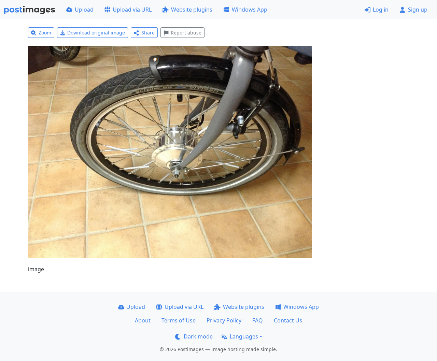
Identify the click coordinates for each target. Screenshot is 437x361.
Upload (84, 9)
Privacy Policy (224, 320)
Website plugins (191, 9)
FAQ (257, 320)
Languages (244, 336)
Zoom (45, 32)
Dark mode (198, 336)
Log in (381, 9)
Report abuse (186, 32)
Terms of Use (178, 320)
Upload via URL (132, 9)
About (143, 320)
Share (148, 32)
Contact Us (288, 320)
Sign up (417, 9)
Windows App (249, 9)
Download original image (96, 32)
